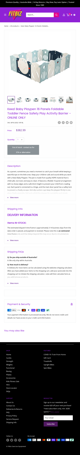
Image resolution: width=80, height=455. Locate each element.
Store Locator (11, 388)
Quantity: (11, 139)
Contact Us (10, 406)
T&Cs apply (54, 412)
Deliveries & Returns (14, 409)
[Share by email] (71, 122)
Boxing (9, 371)
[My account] (64, 15)
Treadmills (48, 361)
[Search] (56, 15)
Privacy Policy (11, 416)
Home (6, 26)
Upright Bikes (49, 365)
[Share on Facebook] (59, 122)
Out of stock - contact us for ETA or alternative (23, 149)
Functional (10, 368)
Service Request (12, 419)
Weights (9, 365)
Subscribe (51, 424)
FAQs (8, 391)
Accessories (11, 378)
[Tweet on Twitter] (67, 122)
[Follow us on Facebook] (7, 440)
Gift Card (47, 358)
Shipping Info (11, 422)
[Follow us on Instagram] (15, 440)
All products (14, 26)
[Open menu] (5, 15)
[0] (68, 15)
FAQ (7, 412)
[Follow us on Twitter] (11, 440)
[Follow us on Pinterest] (19, 440)
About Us (10, 402)
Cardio (8, 358)
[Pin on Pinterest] (63, 122)
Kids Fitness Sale (12, 381)
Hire (8, 385)
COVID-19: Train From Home (55, 354)
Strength (9, 361)
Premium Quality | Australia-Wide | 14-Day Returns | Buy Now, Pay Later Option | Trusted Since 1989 (40, 3)
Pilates (8, 375)
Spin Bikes (48, 368)
